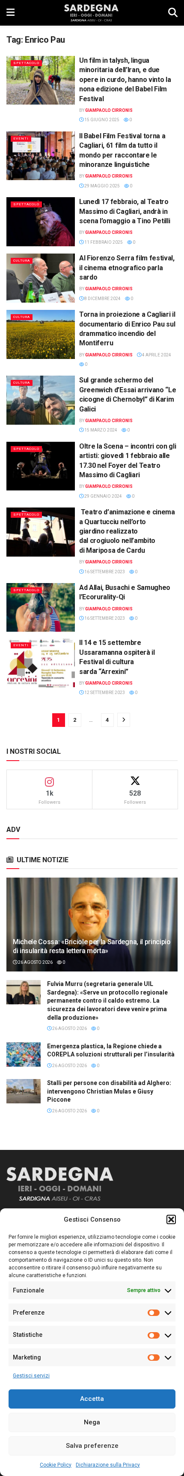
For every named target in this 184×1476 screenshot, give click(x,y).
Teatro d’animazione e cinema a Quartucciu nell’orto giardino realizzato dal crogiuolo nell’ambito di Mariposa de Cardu (127, 531)
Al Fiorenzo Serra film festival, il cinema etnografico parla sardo (127, 267)
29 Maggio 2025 (101, 186)
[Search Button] (173, 13)
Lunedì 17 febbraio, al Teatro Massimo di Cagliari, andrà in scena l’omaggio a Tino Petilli (124, 211)
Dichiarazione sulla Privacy (108, 1465)
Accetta (92, 1399)
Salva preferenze (92, 1446)
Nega (92, 1422)
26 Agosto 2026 (35, 962)
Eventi (21, 138)
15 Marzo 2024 (100, 430)
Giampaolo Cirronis (109, 110)
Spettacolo (26, 63)
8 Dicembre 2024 (102, 298)
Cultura (21, 261)
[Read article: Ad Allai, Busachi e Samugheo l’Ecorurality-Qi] (40, 607)
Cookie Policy (55, 1465)
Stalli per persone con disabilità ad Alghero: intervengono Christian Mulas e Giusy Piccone (109, 1091)
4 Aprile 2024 (156, 355)
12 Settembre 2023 (104, 692)
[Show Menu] (10, 13)
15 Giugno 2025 (101, 119)
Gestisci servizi (31, 1376)
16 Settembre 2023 (104, 571)
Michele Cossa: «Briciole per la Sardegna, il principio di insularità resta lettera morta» (92, 946)
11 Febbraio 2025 (103, 242)
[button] (171, 1219)
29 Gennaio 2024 (102, 496)
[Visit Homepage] (91, 12)
